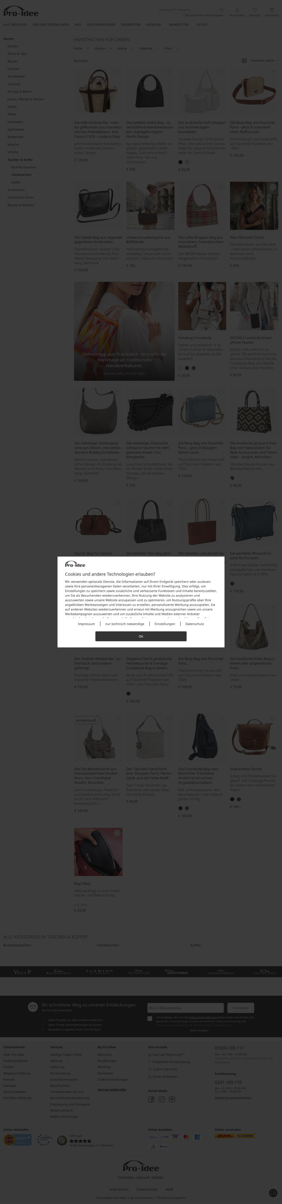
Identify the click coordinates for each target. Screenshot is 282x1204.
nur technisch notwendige (124, 624)
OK (141, 636)
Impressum (86, 624)
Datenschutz (195, 624)
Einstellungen (165, 624)
